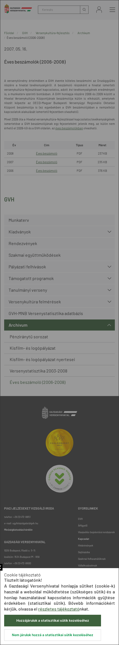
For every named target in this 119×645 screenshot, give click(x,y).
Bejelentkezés (99, 9)
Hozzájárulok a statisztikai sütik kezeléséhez (52, 620)
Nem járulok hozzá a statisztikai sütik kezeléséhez (52, 635)
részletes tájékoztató (58, 608)
